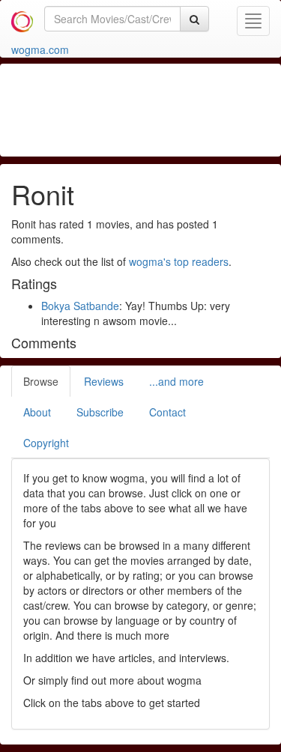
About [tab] (37, 411)
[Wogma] (22, 18)
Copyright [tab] (46, 442)
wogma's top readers (179, 261)
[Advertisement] (150, 108)
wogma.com (40, 49)
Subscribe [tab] (100, 411)
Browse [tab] (40, 381)
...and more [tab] (176, 381)
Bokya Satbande (80, 305)
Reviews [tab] (104, 381)
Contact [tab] (167, 411)
